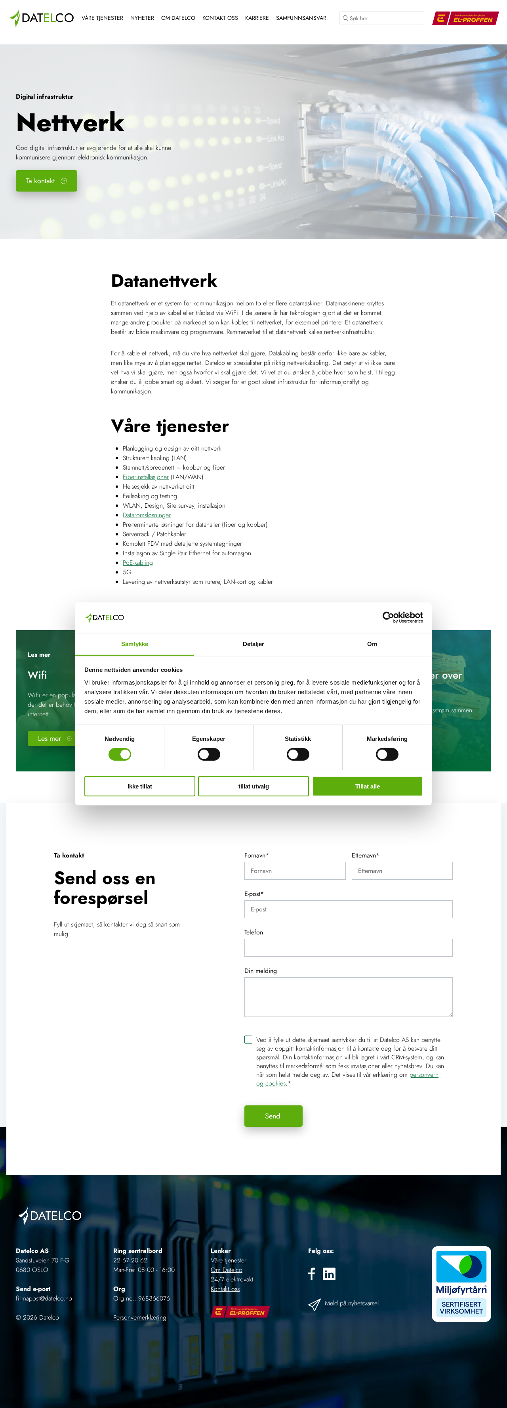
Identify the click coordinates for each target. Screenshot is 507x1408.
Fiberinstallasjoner (146, 476)
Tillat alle (367, 786)
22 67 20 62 (130, 1260)
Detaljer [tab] (254, 644)
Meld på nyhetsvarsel (352, 1303)
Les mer (49, 738)
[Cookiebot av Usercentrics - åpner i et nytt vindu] (388, 617)
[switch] (209, 754)
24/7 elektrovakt (232, 1279)
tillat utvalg (253, 786)
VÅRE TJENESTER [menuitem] (102, 18)
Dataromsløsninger (147, 515)
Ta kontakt (40, 181)
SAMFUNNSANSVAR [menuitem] (301, 18)
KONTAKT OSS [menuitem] (220, 18)
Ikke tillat (140, 786)
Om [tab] (372, 644)
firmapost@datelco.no (44, 1298)
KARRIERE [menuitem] (257, 18)
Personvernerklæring (139, 1317)
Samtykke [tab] (135, 644)
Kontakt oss (225, 1288)
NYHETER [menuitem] (142, 18)
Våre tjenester (228, 1260)
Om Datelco (226, 1269)
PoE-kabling (138, 562)
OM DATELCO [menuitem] (178, 18)
